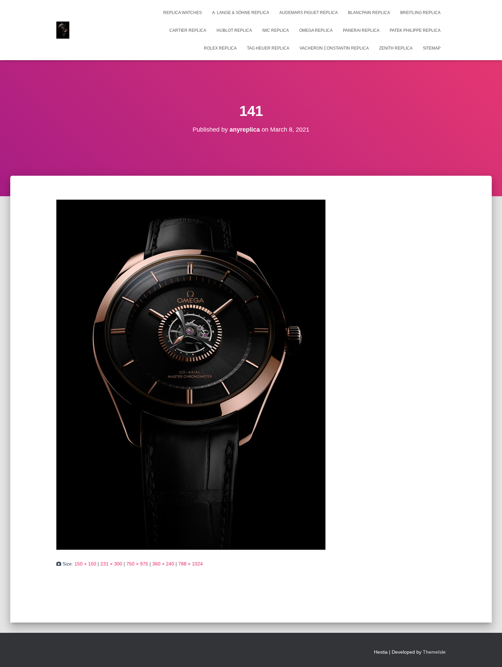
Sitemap (432, 48)
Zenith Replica (396, 48)
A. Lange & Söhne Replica (240, 12)
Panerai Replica (361, 30)
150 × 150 (85, 563)
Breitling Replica (420, 12)
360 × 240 (163, 563)
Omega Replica (316, 30)
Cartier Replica (187, 30)
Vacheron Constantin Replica (334, 48)
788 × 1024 (190, 563)
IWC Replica (275, 30)
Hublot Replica (234, 30)
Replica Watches (182, 12)
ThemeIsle (434, 652)
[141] (190, 374)
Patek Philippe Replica (415, 30)
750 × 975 (137, 563)
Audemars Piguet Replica (308, 12)
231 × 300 (111, 563)
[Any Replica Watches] (62, 30)
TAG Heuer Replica (268, 48)
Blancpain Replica (369, 12)
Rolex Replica (220, 48)
